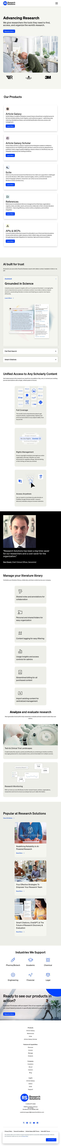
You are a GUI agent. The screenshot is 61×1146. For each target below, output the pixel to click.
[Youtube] (34, 1123)
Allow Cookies (51, 1139)
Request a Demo (9, 31)
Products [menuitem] (30, 1028)
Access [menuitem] (30, 1050)
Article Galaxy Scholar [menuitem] (30, 1039)
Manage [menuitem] (30, 1053)
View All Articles (7, 818)
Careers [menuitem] (30, 1070)
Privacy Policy (25, 1136)
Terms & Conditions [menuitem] (19, 1131)
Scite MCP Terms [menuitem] (45, 1131)
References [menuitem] (30, 1033)
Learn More (8, 298)
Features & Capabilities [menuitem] (30, 1044)
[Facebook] (27, 1123)
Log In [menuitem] (30, 1078)
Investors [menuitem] (30, 1064)
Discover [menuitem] (30, 1047)
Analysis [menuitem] (30, 1056)
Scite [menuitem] (30, 1036)
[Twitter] (24, 1123)
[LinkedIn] (37, 1123)
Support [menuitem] (30, 1089)
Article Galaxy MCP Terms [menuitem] (32, 1131)
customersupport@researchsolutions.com (32, 1112)
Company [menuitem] (30, 1061)
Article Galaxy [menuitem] (30, 1030)
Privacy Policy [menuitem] (8, 1131)
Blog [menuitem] (30, 1073)
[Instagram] (30, 1123)
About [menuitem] (30, 1067)
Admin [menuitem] (30, 1084)
